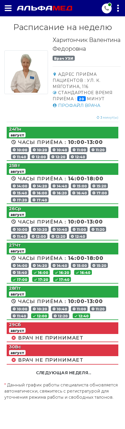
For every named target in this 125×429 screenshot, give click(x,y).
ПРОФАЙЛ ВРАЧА (78, 105)
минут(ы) (109, 117)
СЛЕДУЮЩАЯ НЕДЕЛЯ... (63, 372)
